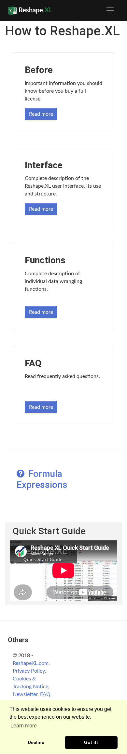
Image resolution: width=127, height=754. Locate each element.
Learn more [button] (23, 725)
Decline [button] (36, 742)
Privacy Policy (29, 671)
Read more (41, 114)
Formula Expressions (42, 479)
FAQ (45, 694)
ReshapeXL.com (31, 663)
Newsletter (25, 694)
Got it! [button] (91, 742)
